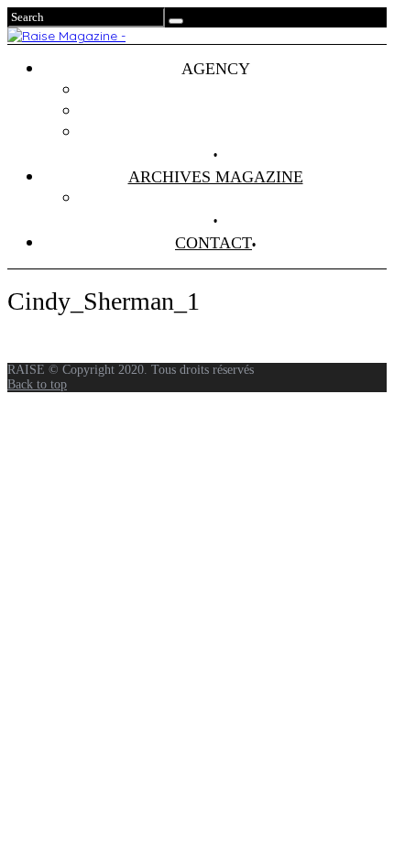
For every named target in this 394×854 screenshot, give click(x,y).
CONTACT (213, 243)
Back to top (37, 384)
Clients (234, 111)
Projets (234, 90)
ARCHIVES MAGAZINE (215, 177)
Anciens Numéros (233, 198)
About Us (234, 132)
